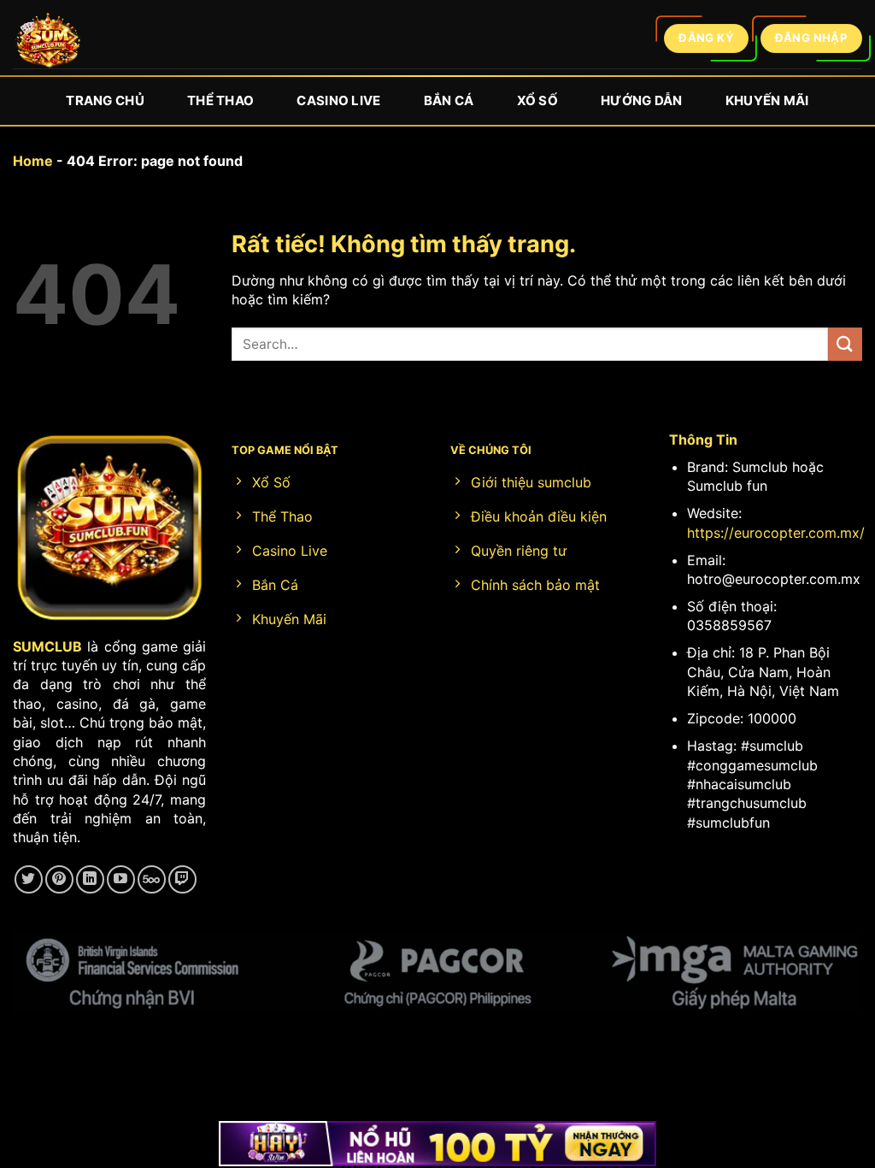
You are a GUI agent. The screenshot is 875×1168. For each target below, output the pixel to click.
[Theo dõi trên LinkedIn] (90, 879)
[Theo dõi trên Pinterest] (59, 879)
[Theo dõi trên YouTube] (121, 879)
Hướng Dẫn (642, 100)
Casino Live (338, 100)
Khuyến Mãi (767, 100)
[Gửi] (845, 344)
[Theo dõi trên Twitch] (182, 879)
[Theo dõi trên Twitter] (29, 879)
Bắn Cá (449, 100)
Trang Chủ (105, 100)
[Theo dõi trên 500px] (152, 879)
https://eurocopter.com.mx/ (776, 532)
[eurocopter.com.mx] (47, 43)
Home (33, 160)
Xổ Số (538, 100)
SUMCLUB (47, 646)
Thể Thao (220, 100)
